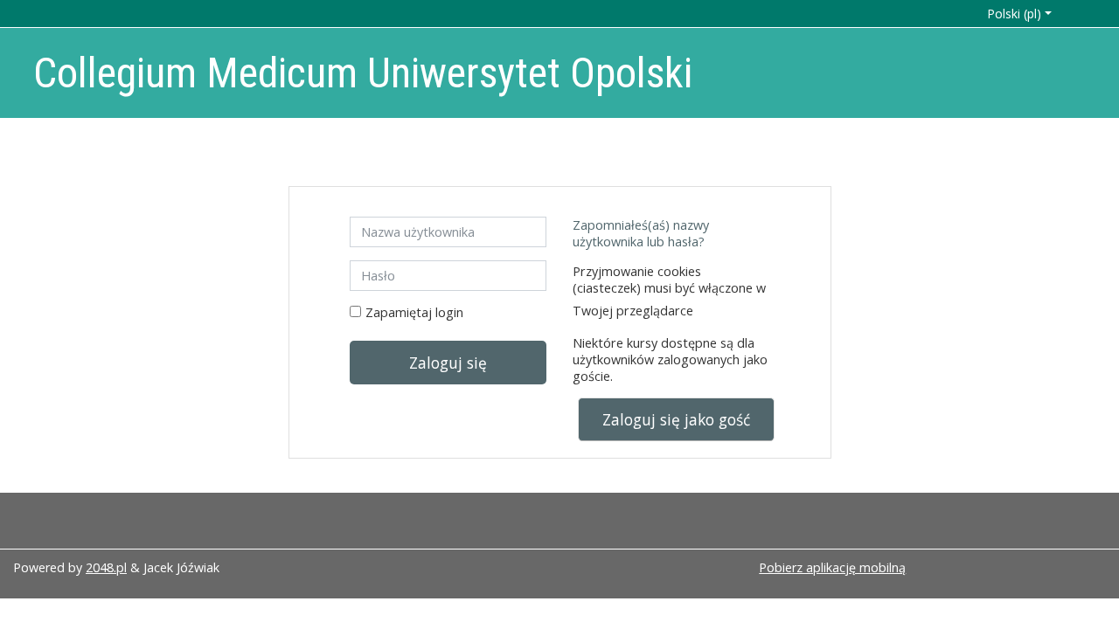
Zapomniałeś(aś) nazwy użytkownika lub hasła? (641, 233)
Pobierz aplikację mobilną (832, 567)
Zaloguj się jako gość (676, 419)
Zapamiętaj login (414, 312)
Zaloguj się (448, 362)
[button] (1027, 13)
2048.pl (106, 567)
